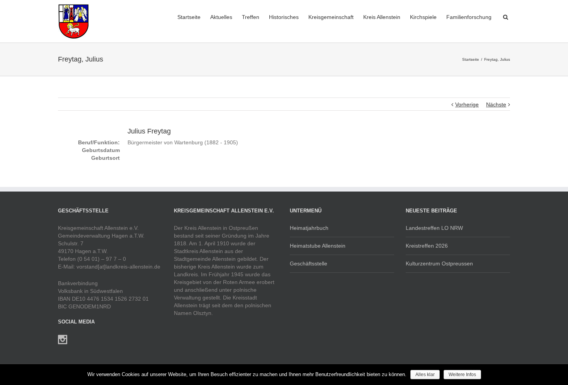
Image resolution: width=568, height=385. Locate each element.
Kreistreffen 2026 (427, 246)
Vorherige (467, 104)
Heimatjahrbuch (309, 228)
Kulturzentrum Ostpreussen (439, 263)
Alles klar (425, 374)
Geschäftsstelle (308, 263)
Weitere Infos (462, 374)
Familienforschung (468, 17)
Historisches (284, 17)
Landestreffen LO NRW (434, 228)
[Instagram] (62, 339)
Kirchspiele (423, 17)
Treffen (250, 17)
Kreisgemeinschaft (331, 17)
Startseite (189, 17)
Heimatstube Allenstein (317, 246)
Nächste (496, 104)
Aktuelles (221, 17)
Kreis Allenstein (381, 17)
